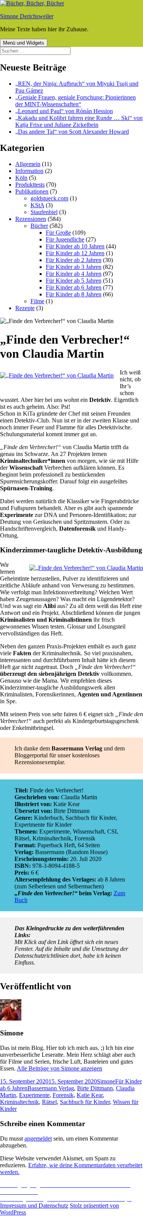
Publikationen (31, 191)
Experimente (34, 1095)
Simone (106, 1081)
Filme (37, 301)
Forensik (63, 1095)
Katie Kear (90, 1095)
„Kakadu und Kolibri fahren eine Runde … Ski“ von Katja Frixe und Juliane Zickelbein (79, 121)
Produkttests (30, 184)
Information (29, 171)
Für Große (58, 232)
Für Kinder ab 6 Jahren (73, 287)
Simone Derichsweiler (26, 16)
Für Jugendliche (65, 239)
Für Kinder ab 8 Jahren (73, 294)
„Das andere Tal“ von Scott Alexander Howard (72, 131)
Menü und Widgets (23, 43)
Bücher (39, 225)
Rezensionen (30, 219)
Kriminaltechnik (19, 1102)
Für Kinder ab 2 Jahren (73, 260)
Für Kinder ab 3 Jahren (73, 267)
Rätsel (49, 1102)
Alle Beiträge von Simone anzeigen (59, 1068)
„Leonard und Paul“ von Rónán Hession (64, 111)
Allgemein (27, 164)
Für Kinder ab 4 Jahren (73, 273)
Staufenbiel (44, 212)
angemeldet (38, 1138)
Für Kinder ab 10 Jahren (75, 246)
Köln (21, 177)
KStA (37, 205)
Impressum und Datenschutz (34, 1205)
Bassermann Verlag (50, 1088)
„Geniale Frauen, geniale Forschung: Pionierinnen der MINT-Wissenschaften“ (75, 100)
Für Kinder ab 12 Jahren (75, 253)
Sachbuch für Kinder (85, 1102)
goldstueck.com (49, 198)
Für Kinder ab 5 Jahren (73, 280)
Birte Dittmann (95, 1088)
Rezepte (25, 308)
